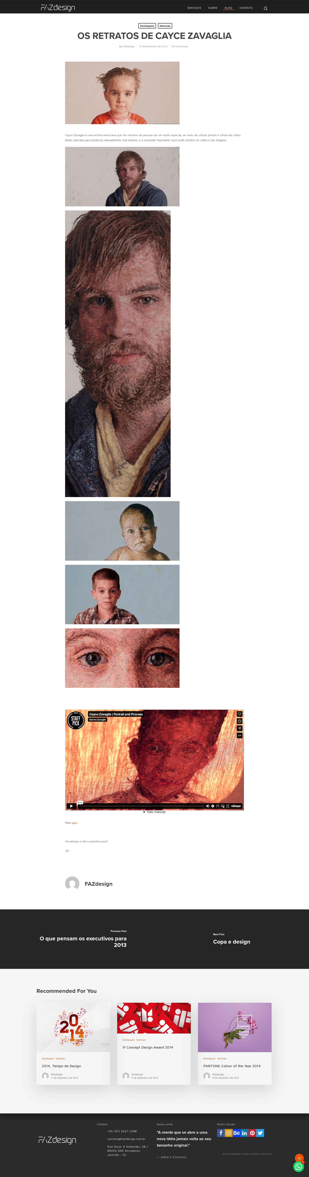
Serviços (194, 7)
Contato (246, 7)
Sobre (213, 7)
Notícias (165, 25)
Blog (228, 7)
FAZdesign (129, 46)
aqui (74, 822)
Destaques (147, 25)
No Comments (180, 46)
